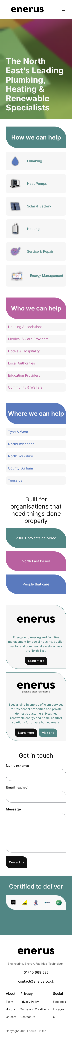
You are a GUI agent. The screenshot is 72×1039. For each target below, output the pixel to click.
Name (17, 766)
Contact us (16, 862)
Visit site (48, 732)
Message (13, 809)
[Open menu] (63, 9)
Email (17, 787)
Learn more (36, 660)
